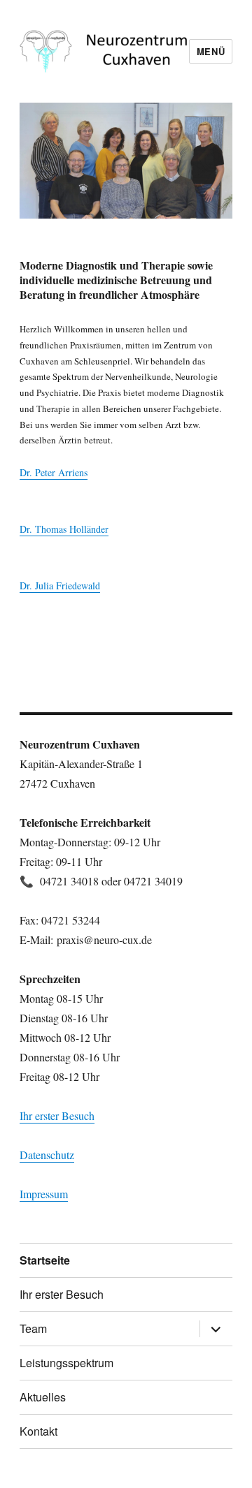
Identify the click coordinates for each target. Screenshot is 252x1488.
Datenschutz (47, 1154)
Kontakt (38, 1431)
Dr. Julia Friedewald (60, 585)
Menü (211, 51)
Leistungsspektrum (66, 1363)
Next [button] (214, 157)
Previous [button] (37, 157)
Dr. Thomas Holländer (64, 529)
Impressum (44, 1193)
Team (33, 1328)
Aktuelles (43, 1397)
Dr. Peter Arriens (54, 472)
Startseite (45, 1260)
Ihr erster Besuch (57, 1115)
